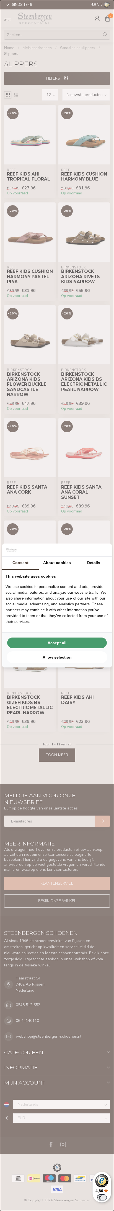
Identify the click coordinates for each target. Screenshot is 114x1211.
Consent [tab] (20, 562)
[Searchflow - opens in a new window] (101, 550)
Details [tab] (93, 562)
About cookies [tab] (57, 562)
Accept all (57, 643)
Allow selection (57, 657)
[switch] (102, 1197)
